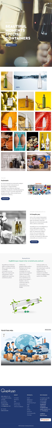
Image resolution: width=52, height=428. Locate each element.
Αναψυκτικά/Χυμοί (31, 402)
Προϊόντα (16, 399)
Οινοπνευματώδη (31, 413)
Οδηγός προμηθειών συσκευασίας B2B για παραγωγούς (26, 362)
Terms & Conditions (18, 406)
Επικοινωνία (17, 403)
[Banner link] (7, 81)
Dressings (29, 415)
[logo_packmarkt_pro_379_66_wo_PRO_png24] (45, 420)
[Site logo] (26, 1)
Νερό (28, 404)
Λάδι (28, 406)
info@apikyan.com (6, 406)
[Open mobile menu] (1, 2)
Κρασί (28, 397)
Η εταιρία (16, 397)
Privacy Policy (17, 404)
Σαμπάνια (29, 411)
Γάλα (28, 408)
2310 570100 (5, 404)
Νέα (15, 401)
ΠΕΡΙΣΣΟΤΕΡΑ (5, 198)
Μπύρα (28, 409)
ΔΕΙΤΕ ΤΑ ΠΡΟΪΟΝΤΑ (11, 44)
